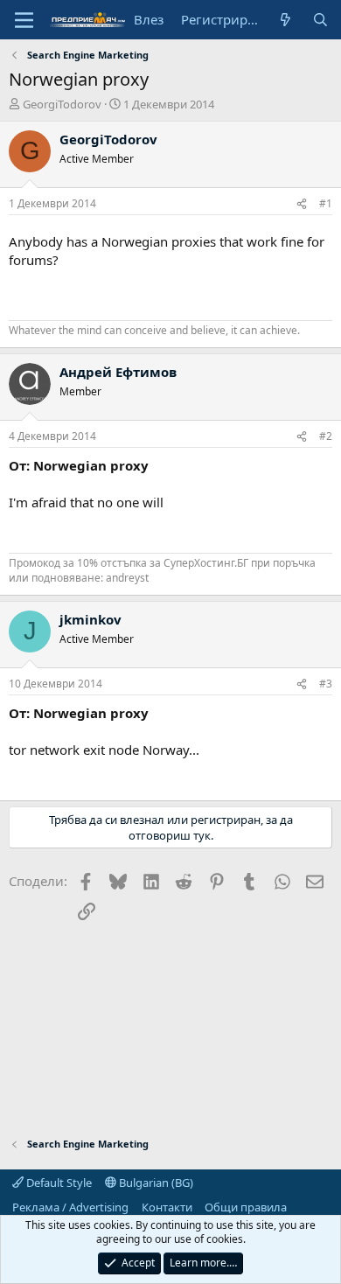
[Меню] (24, 20)
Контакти (167, 1207)
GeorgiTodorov (62, 104)
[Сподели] (301, 204)
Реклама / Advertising (70, 1207)
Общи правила (246, 1207)
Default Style (58, 1182)
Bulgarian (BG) (154, 1182)
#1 (325, 203)
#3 (325, 683)
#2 (325, 436)
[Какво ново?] (285, 19)
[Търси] (320, 19)
